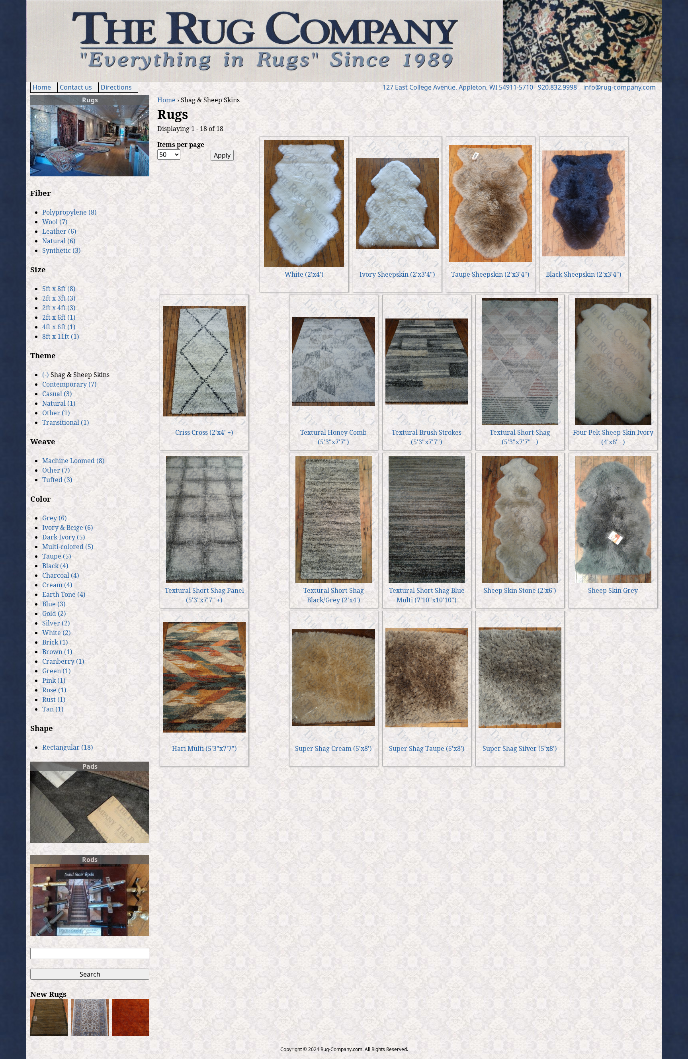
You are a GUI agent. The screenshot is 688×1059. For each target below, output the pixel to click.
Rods (90, 859)
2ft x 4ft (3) (59, 307)
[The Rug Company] (264, 79)
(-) (46, 374)
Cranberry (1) (63, 661)
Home (42, 87)
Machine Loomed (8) (73, 460)
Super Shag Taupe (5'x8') (427, 748)
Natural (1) (59, 403)
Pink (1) (54, 680)
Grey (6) (54, 518)
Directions (116, 87)
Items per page (180, 144)
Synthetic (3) (61, 250)
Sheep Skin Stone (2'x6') (520, 590)
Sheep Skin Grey (613, 590)
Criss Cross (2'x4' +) (204, 432)
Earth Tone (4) (64, 594)
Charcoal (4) (60, 575)
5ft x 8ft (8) (59, 288)
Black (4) (55, 565)
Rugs (90, 100)
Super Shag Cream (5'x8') (333, 748)
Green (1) (56, 670)
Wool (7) (55, 221)
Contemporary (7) (69, 384)
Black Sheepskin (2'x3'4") (584, 274)
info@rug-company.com (619, 87)
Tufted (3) (57, 479)
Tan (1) (53, 709)
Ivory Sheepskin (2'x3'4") (397, 274)
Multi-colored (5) (68, 546)
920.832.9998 (557, 87)
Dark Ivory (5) (63, 537)
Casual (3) (57, 393)
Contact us (76, 87)
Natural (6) (59, 240)
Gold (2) (54, 613)
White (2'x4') (304, 274)
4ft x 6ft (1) (59, 326)
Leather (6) (59, 231)
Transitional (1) (65, 422)
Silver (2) (56, 623)
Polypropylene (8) (69, 212)
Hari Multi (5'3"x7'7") (204, 748)
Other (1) (56, 412)
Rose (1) (54, 690)
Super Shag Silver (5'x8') (520, 748)
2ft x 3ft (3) (59, 298)
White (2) (56, 632)
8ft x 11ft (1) (60, 336)
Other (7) (56, 470)
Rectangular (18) (67, 747)
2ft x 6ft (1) (59, 317)
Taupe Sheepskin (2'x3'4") (490, 274)
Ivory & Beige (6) (67, 527)
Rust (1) (54, 699)
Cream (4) (57, 584)
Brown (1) (57, 651)
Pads (90, 766)
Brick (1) (55, 642)
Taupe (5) (56, 556)
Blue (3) (54, 604)
